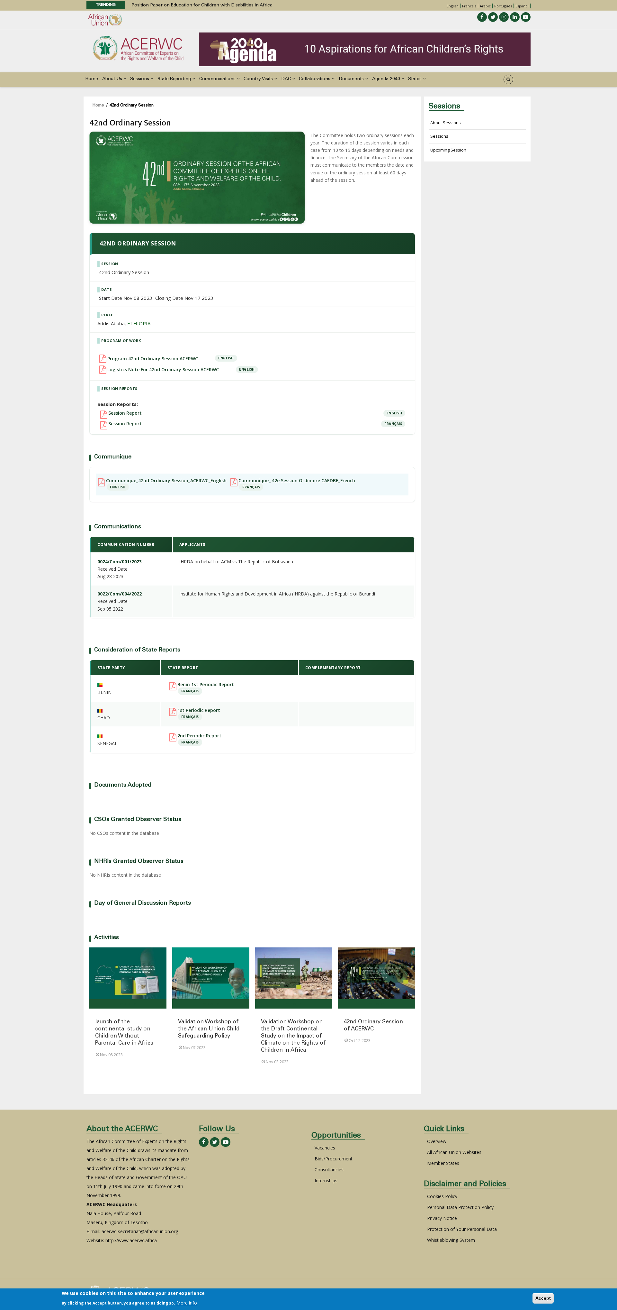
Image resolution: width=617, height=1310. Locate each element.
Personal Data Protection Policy (460, 1207)
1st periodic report (198, 710)
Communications (218, 79)
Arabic (485, 6)
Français (469, 6)
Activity (128, 1003)
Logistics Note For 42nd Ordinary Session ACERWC (163, 369)
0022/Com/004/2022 (119, 594)
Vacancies (325, 1148)
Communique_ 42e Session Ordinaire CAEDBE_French (296, 480)
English (453, 6)
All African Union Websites (454, 1152)
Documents (352, 79)
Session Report (125, 413)
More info (186, 1302)
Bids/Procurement (334, 1159)
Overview (436, 1141)
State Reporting (174, 79)
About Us (112, 79)
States (415, 79)
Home (91, 79)
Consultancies (329, 1170)
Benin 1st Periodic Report (205, 684)
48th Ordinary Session (155, 5)
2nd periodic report (199, 735)
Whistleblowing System (451, 1240)
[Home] (138, 48)
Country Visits (259, 79)
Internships (326, 1180)
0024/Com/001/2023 (119, 561)
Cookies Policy (442, 1196)
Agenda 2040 (386, 79)
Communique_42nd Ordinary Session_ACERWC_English (166, 480)
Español (522, 6)
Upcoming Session (448, 150)
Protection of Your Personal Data (462, 1229)
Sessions (140, 79)
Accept (543, 1298)
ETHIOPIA (138, 323)
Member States (443, 1163)
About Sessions (445, 122)
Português (503, 6)
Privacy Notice (442, 1218)
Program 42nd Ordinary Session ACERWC (152, 358)
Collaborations (315, 79)
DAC (286, 79)
